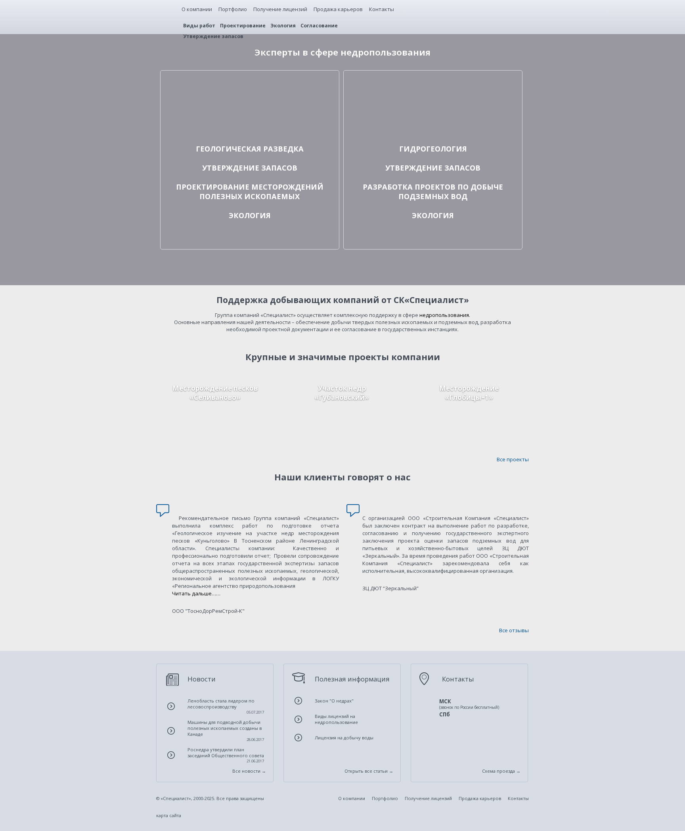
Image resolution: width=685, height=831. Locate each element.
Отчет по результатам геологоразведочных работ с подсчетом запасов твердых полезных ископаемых (247, 149)
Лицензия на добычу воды (344, 738)
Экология (283, 25)
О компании (197, 9)
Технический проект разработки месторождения (228, 185)
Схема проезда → (501, 771)
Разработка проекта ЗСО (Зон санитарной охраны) (414, 178)
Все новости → (249, 771)
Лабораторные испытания (199, 113)
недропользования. (444, 315)
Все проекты (513, 459)
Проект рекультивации (195, 224)
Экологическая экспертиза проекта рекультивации (232, 238)
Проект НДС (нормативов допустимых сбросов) (409, 224)
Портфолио (232, 9)
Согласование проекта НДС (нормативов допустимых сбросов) (428, 231)
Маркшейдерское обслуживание (207, 106)
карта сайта (168, 815)
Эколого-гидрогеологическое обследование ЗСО (411, 121)
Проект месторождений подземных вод (399, 206)
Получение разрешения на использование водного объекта (426, 238)
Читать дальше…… (196, 593)
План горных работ (190, 199)
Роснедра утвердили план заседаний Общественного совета (226, 755)
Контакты (381, 9)
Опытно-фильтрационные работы (392, 99)
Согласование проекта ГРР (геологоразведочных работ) (420, 92)
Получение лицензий (280, 9)
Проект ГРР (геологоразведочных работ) (217, 85)
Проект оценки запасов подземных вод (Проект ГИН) (416, 85)
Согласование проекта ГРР (200, 92)
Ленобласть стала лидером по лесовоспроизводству (226, 706)
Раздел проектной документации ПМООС (219, 245)
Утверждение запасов (213, 36)
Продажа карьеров (338, 9)
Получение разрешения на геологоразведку (222, 128)
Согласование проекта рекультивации (215, 231)
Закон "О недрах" (334, 701)
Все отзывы (514, 630)
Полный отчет (215, 435)
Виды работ (199, 25)
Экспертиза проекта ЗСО (381, 199)
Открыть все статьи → (368, 771)
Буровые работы (187, 99)
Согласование (319, 25)
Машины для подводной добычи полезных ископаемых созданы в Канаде (226, 730)
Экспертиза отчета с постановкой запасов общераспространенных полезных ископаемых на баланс (240, 164)
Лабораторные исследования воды (394, 113)
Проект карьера (186, 206)
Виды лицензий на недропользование (336, 719)
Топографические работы (199, 121)
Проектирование (243, 25)
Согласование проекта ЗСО (384, 192)
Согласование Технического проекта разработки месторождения (249, 192)
